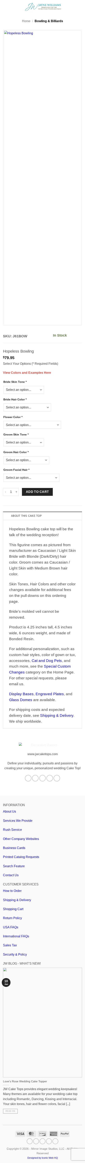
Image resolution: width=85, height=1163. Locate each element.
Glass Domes (20, 700)
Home (26, 21)
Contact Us (11, 875)
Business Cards (14, 848)
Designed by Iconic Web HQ (42, 1158)
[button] (5, 7)
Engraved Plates (50, 694)
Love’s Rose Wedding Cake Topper (25, 1081)
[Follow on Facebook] (28, 778)
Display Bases (21, 694)
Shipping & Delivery (56, 715)
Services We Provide (17, 820)
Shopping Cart (13, 909)
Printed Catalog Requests (21, 857)
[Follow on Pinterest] (49, 778)
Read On (10, 1111)
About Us (9, 811)
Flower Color (12, 417)
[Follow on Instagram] (35, 778)
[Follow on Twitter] (42, 778)
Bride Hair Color (14, 399)
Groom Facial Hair (16, 469)
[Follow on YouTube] (57, 778)
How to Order (12, 890)
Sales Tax (10, 945)
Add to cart (37, 491)
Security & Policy (15, 954)
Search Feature (14, 866)
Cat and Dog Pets (47, 661)
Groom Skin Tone (15, 434)
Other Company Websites (21, 839)
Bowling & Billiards (49, 21)
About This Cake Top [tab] (26, 515)
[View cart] (80, 7)
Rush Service (12, 829)
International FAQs (16, 936)
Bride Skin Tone (14, 381)
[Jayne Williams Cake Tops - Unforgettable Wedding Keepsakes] (43, 7)
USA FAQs (10, 927)
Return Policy (12, 918)
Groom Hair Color (15, 452)
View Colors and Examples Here (27, 372)
